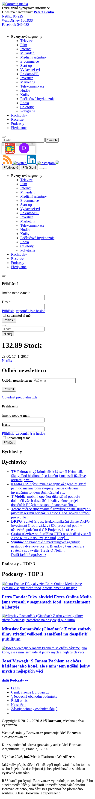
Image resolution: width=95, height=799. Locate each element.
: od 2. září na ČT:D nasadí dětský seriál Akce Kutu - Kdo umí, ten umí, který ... (51, 536)
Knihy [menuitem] (25, 95)
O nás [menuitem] (15, 688)
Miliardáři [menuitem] (27, 53)
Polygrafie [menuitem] (27, 111)
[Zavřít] (4, 276)
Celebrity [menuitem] (27, 107)
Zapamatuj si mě (18, 315)
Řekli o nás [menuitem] (19, 700)
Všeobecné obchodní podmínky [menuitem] (34, 696)
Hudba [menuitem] (25, 90)
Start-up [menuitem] (26, 65)
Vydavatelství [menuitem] (30, 70)
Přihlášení (29, 167)
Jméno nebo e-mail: (16, 293)
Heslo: (6, 302)
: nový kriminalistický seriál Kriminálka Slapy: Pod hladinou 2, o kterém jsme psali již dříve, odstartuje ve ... (49, 476)
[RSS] (8, 163)
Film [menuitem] (23, 45)
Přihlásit (8, 311)
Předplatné (11, 167)
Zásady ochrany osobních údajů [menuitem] (34, 709)
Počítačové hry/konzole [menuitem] (37, 99)
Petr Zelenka (44, 12)
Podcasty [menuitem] (17, 124)
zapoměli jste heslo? (30, 311)
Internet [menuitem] (25, 49)
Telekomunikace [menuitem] (32, 86)
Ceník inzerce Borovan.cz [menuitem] (30, 692)
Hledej (8, 334)
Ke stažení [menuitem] (18, 705)
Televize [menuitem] (26, 41)
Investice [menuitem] (26, 78)
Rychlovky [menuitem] (19, 115)
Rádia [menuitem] (24, 103)
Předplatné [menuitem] (19, 128)
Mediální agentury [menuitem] (33, 57)
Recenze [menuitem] (17, 119)
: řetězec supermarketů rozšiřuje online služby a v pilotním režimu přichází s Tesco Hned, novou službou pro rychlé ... (51, 513)
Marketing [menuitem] (27, 82)
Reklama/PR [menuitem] (29, 74)
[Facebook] (2, 163)
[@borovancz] (20, 163)
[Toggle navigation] (45, 168)
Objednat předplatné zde (19, 397)
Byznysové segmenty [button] (26, 36)
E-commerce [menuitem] (29, 61)
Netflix (7, 361)
